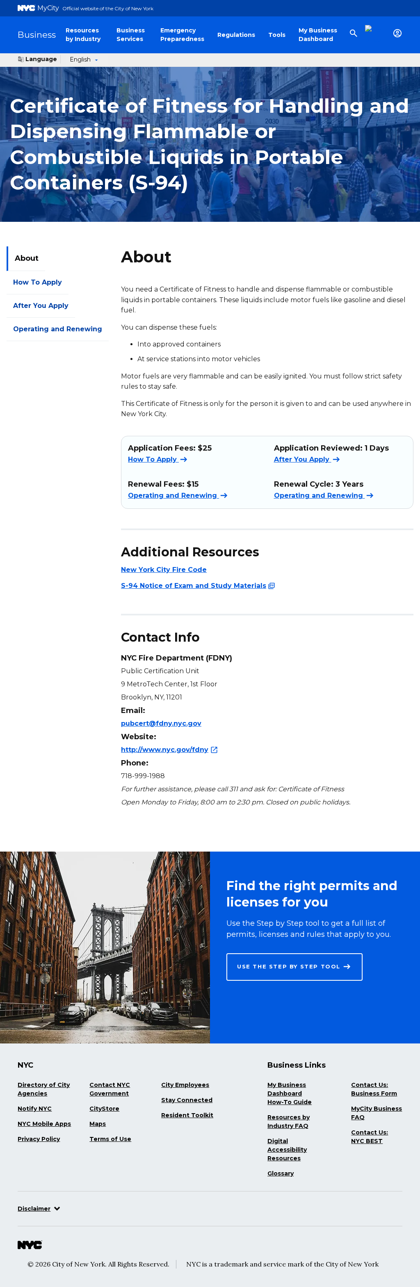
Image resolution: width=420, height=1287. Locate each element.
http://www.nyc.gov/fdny (164, 750)
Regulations (236, 35)
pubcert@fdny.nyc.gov (161, 723)
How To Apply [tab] (37, 282)
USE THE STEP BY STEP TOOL (288, 966)
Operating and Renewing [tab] (57, 329)
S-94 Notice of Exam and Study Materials (193, 585)
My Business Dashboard (318, 35)
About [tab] (27, 258)
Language (41, 59)
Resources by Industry (83, 35)
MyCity (48, 8)
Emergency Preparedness (182, 35)
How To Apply (153, 459)
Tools (276, 35)
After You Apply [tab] (40, 306)
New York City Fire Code (164, 570)
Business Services (130, 35)
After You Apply (302, 459)
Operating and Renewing (173, 495)
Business (37, 35)
